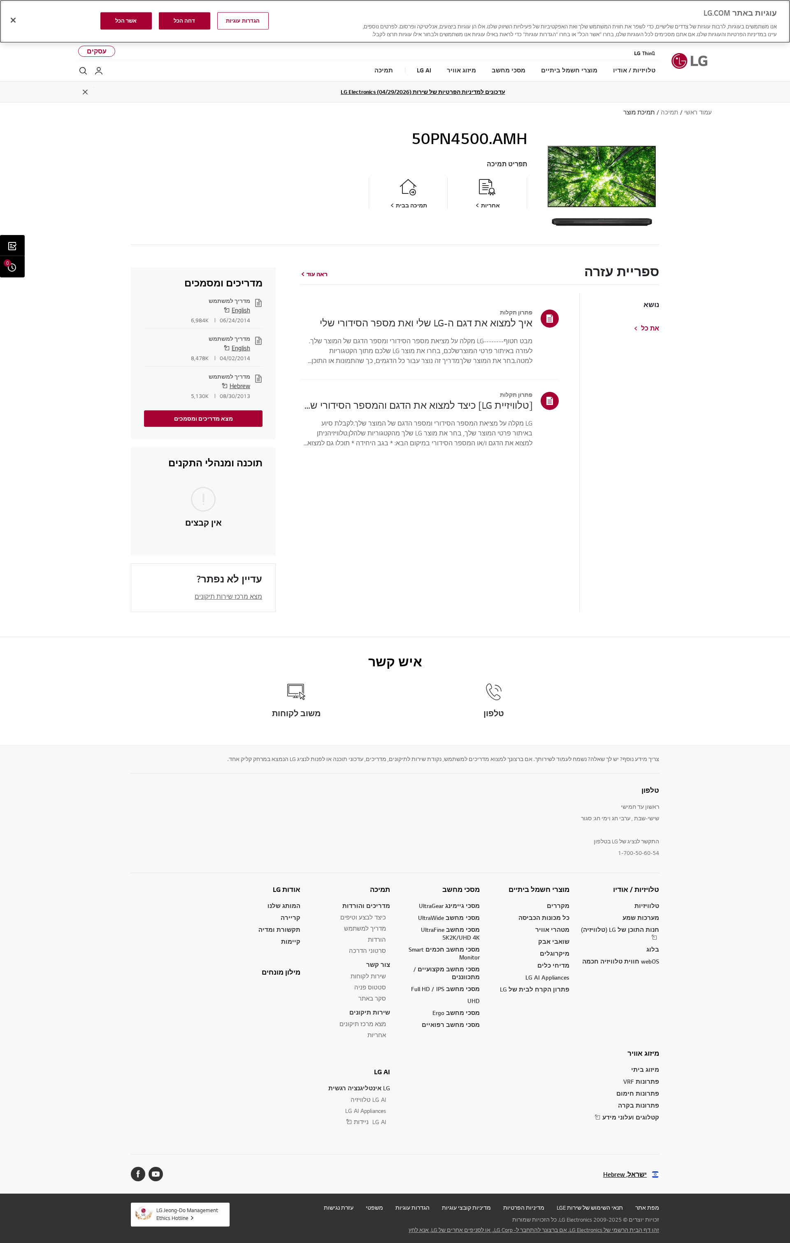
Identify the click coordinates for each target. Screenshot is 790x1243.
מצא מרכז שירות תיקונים (228, 596)
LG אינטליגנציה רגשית (359, 1088)
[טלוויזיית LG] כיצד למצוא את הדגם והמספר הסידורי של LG (416, 405)
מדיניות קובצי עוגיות (466, 1207)
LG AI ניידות (370, 1121)
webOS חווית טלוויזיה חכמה (620, 961)
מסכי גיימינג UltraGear (449, 906)
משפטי (374, 1207)
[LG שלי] (99, 71)
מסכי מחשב (461, 889)
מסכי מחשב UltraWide (449, 918)
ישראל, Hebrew (625, 1174)
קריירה (290, 918)
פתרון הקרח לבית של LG (534, 989)
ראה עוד (317, 274)
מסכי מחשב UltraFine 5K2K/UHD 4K (450, 933)
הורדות (377, 939)
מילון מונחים (281, 972)
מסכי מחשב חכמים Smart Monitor (444, 953)
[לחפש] (83, 71)
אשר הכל (126, 20)
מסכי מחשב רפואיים (451, 1025)
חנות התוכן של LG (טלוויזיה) (620, 929)
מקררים (558, 906)
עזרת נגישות (338, 1207)
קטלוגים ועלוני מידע (630, 1117)
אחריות (376, 1035)
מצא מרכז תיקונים (362, 1024)
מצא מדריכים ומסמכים (203, 418)
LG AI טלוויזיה (368, 1099)
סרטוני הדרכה (367, 950)
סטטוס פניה (370, 987)
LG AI (382, 1072)
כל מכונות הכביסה (543, 918)
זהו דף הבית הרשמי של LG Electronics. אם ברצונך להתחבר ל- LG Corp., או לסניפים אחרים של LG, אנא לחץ (534, 1230)
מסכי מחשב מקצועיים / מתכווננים (447, 973)
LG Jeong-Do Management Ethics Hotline (187, 1214)
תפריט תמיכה (507, 164)
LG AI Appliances (547, 977)
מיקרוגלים (554, 953)
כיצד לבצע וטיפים (363, 917)
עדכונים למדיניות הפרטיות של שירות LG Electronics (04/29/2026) (423, 91)
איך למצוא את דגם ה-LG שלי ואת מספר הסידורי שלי (426, 323)
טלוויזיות (646, 906)
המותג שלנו (283, 906)
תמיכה (380, 889)
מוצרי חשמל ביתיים (539, 889)
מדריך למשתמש (365, 928)
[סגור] (13, 20)
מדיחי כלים (553, 965)
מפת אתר (647, 1207)
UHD (473, 1001)
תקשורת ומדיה (279, 929)
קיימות (290, 941)
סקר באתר (372, 998)
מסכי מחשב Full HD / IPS (445, 989)
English (241, 310)
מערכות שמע (641, 918)
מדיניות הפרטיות (523, 1207)
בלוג (652, 949)
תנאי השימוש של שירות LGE (590, 1207)
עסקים (97, 51)
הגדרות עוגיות (412, 1207)
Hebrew (240, 386)
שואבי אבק (553, 941)
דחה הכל (184, 20)
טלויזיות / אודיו (636, 889)
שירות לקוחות (368, 976)
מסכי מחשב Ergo (456, 1013)
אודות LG (286, 889)
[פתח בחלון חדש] (156, 1174)
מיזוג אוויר (643, 1053)
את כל (650, 328)
